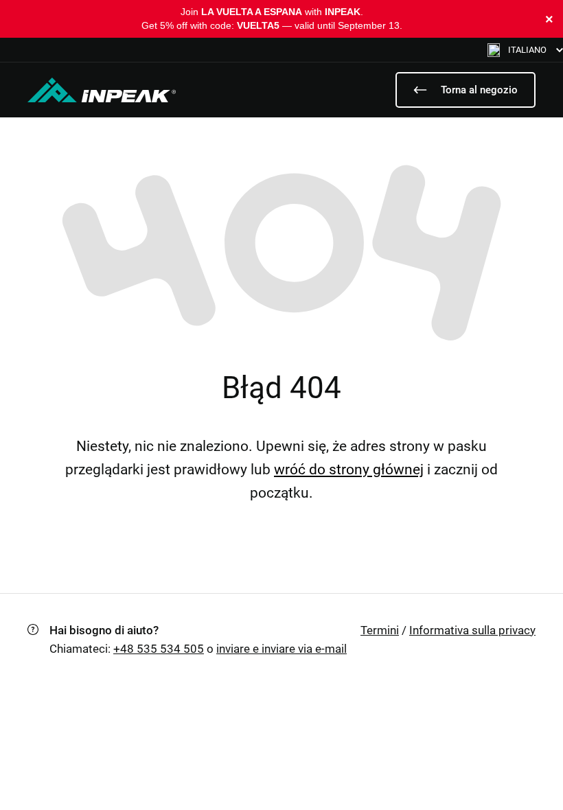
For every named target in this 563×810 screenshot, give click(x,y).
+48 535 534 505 (158, 649)
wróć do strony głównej (349, 469)
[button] (525, 50)
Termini (379, 630)
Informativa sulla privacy (472, 630)
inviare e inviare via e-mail (281, 649)
